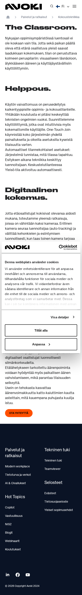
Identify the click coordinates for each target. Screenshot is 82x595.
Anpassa (38, 344)
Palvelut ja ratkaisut (34, 17)
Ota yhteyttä (18, 413)
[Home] (8, 17)
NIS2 (8, 524)
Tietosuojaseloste (56, 501)
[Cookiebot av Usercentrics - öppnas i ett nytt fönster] (59, 247)
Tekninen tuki (53, 460)
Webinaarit (12, 541)
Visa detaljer (60, 317)
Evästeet (50, 493)
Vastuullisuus (13, 516)
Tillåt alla (41, 330)
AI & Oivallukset (15, 483)
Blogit (9, 532)
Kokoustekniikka (68, 17)
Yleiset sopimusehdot (58, 510)
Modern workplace (17, 466)
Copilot (10, 507)
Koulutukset (13, 549)
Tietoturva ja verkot (18, 474)
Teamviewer (52, 469)
